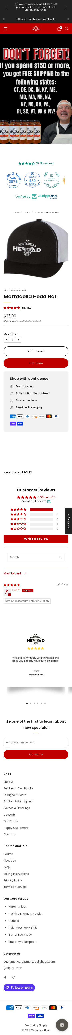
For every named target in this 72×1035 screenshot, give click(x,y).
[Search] (66, 29)
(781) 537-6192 (13, 968)
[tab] (27, 703)
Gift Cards (11, 821)
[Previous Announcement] (6, 7)
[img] (12, 585)
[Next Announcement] (66, 7)
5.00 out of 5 (46, 497)
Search (8, 854)
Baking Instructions (16, 874)
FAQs (7, 867)
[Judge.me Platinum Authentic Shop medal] (36, 180)
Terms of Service (15, 887)
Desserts (10, 815)
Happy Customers (16, 828)
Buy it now (36, 363)
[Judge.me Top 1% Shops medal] (55, 180)
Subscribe (36, 754)
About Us (10, 834)
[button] (12, 308)
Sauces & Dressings (17, 808)
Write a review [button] (36, 539)
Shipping (9, 321)
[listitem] (36, 7)
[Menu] (6, 29)
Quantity (10, 334)
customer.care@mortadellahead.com (29, 962)
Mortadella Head (15, 290)
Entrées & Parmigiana (18, 801)
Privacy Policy (13, 880)
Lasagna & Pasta (15, 795)
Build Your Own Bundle (18, 788)
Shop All (9, 782)
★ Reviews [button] (68, 521)
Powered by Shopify (36, 1025)
